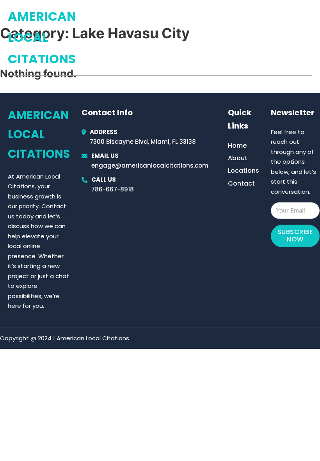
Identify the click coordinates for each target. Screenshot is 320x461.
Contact (241, 183)
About (237, 158)
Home (222, 38)
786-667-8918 (112, 189)
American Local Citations (42, 37)
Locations (257, 38)
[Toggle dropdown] (309, 38)
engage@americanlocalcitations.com (149, 165)
